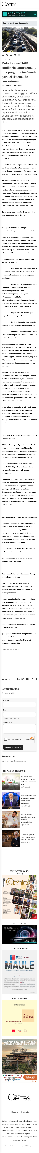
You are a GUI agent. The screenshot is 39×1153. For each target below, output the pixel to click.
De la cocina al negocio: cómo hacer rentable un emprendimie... (28, 818)
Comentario (7, 722)
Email (5, 710)
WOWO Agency (29, 1146)
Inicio (5, 23)
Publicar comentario (13, 747)
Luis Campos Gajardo (13, 85)
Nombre (6, 700)
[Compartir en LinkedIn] (15, 55)
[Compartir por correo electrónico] (19, 55)
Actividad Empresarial (19, 23)
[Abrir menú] (35, 3)
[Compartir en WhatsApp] (3, 55)
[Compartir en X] (11, 55)
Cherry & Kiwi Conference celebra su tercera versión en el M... (28, 780)
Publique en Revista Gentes (19, 1112)
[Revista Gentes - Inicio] (9, 4)
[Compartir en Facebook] (7, 55)
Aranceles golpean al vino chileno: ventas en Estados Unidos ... (28, 837)
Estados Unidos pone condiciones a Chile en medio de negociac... (28, 799)
